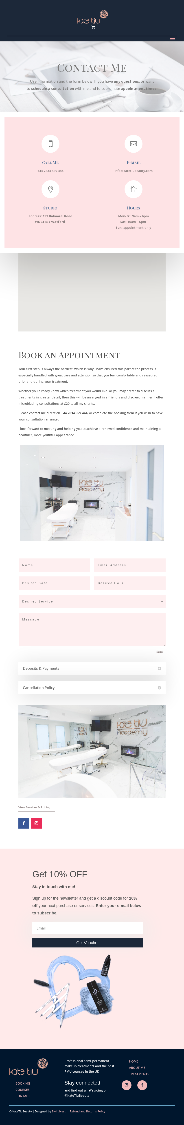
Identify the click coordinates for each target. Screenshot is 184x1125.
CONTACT (22, 1096)
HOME (133, 1061)
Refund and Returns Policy (86, 1111)
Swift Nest (59, 1111)
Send (159, 651)
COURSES (22, 1089)
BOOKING (22, 1083)
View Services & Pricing (34, 807)
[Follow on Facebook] (23, 823)
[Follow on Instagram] (36, 823)
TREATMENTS (139, 1074)
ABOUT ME (137, 1067)
